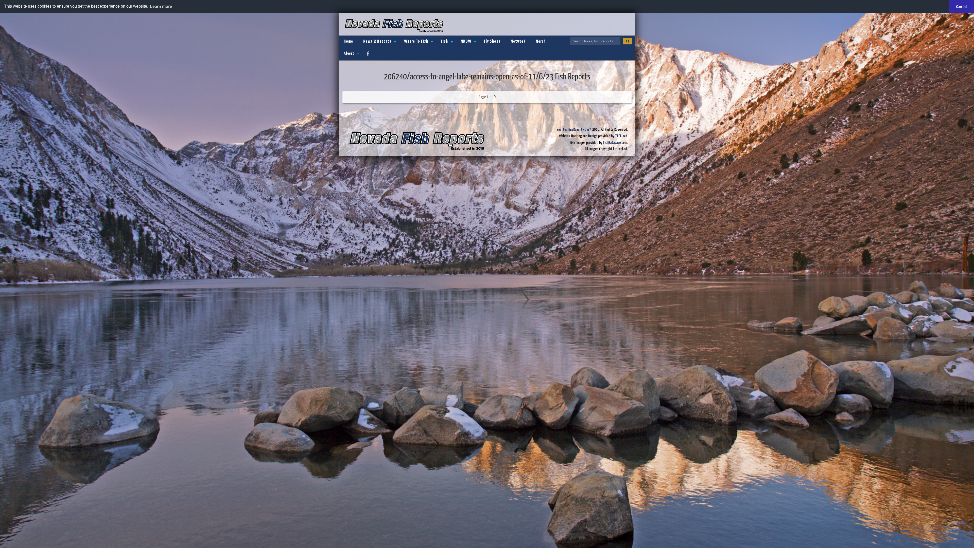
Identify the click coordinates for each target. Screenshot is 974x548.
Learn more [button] (161, 6)
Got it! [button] (961, 7)
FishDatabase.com (615, 143)
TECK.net (621, 136)
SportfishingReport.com (572, 129)
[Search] (627, 41)
